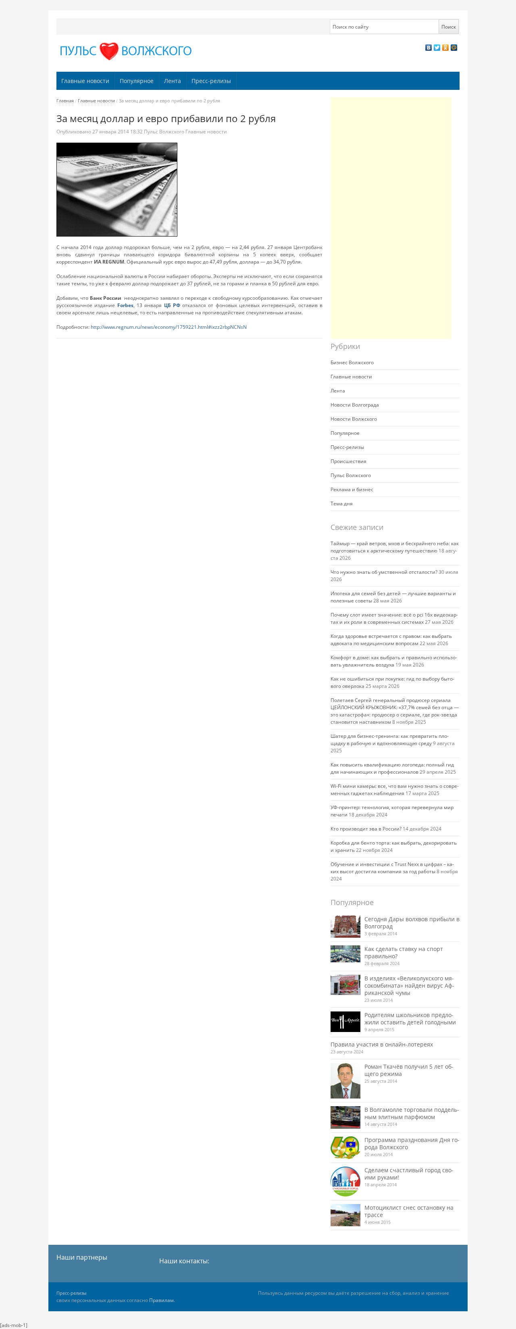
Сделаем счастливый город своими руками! (409, 1173)
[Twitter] (437, 47)
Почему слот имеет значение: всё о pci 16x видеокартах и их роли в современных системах (394, 618)
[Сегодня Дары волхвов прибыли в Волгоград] (345, 927)
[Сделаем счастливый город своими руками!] (345, 1181)
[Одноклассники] (445, 47)
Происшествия (348, 461)
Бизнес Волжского (352, 362)
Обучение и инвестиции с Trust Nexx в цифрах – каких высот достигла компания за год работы (392, 868)
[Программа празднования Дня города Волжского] (345, 1147)
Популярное (137, 81)
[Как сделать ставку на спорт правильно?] (345, 953)
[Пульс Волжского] (127, 51)
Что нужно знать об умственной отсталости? (384, 572)
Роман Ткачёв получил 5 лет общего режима (409, 1070)
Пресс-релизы (211, 81)
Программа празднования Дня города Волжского (412, 1143)
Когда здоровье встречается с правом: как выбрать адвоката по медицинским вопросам (391, 640)
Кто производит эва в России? (366, 828)
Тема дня (342, 503)
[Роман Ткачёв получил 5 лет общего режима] (345, 1081)
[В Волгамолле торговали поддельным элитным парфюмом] (345, 1117)
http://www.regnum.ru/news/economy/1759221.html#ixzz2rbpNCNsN (169, 327)
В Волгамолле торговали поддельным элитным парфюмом (411, 1113)
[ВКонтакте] (428, 47)
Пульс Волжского (164, 131)
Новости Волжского (354, 418)
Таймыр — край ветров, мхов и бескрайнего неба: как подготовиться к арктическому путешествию (395, 547)
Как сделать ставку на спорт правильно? (403, 952)
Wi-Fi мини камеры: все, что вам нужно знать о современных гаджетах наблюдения (395, 790)
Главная (65, 101)
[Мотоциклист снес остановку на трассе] (345, 1215)
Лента (172, 81)
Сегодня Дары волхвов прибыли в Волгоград (412, 922)
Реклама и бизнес (352, 489)
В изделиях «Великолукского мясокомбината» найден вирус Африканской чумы (409, 985)
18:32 (118, 131)
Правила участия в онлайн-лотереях (382, 1044)
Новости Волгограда (355, 404)
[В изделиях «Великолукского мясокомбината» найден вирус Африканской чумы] (345, 985)
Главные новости (85, 81)
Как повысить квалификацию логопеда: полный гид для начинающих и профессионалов (392, 768)
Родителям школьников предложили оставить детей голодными (410, 1018)
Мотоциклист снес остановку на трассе (409, 1211)
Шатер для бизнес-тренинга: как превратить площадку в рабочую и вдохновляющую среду (390, 740)
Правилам (161, 1300)
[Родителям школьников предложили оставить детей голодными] (345, 1021)
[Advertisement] (391, 218)
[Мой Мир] (454, 47)
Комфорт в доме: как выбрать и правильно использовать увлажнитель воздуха (394, 661)
